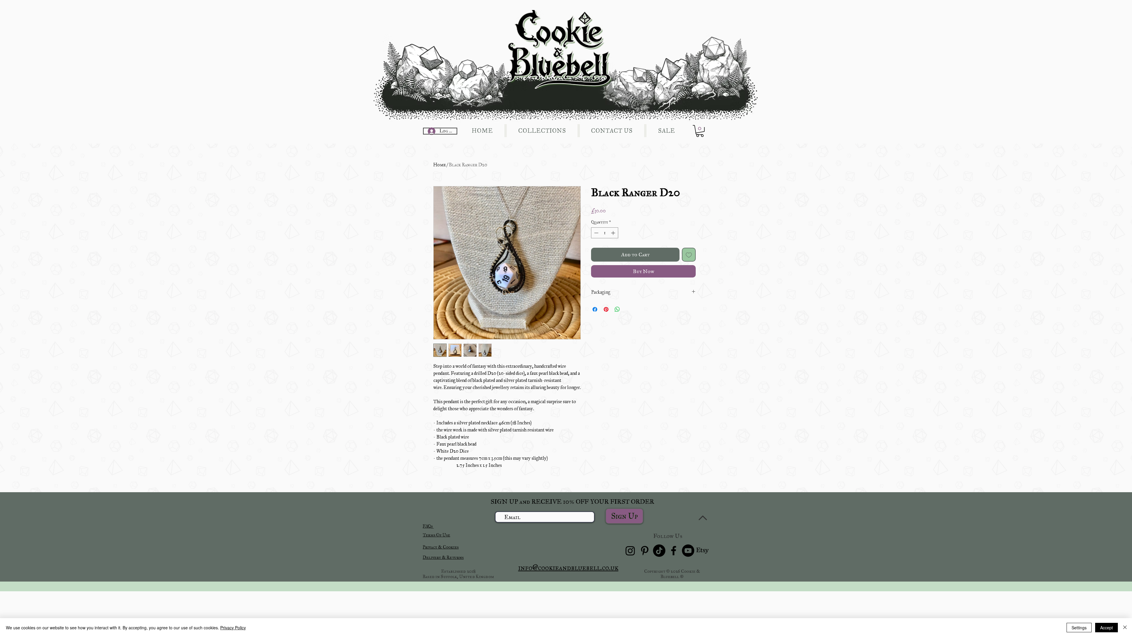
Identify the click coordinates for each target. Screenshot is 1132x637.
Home (439, 165)
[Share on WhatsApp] (617, 309)
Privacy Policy (233, 628)
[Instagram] (630, 550)
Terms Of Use (436, 535)
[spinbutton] (604, 233)
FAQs (428, 526)
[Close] (1124, 627)
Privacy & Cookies (441, 547)
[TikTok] (659, 550)
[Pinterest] (645, 550)
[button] (700, 131)
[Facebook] (673, 550)
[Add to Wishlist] (689, 255)
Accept (1106, 628)
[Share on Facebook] (594, 309)
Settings (1079, 628)
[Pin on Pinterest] (606, 309)
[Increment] (613, 233)
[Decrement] (595, 233)
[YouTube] (688, 550)
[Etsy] (702, 550)
